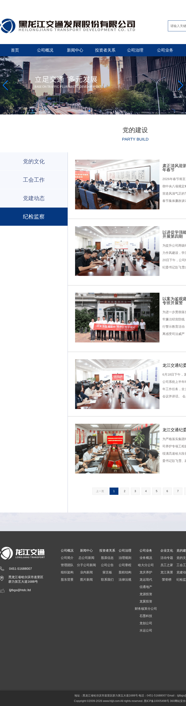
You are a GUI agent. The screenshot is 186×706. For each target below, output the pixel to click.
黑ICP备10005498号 (156, 701)
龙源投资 (146, 594)
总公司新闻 (86, 558)
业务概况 (146, 558)
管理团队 (67, 565)
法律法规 (125, 579)
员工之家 (166, 565)
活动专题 (166, 558)
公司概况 (45, 50)
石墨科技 (146, 616)
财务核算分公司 (146, 608)
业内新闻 (86, 572)
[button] (89, 111)
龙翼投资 (146, 601)
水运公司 (146, 630)
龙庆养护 (146, 572)
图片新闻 (86, 579)
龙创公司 (146, 623)
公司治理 (135, 50)
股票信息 (107, 558)
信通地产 (146, 587)
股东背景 (67, 579)
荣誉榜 (166, 579)
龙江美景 (166, 572)
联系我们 (107, 579)
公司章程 (125, 565)
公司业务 (165, 50)
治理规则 (125, 558)
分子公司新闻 (86, 565)
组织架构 (67, 572)
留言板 (107, 572)
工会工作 (34, 180)
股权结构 (125, 572)
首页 (15, 50)
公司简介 (67, 558)
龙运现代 (146, 579)
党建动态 (34, 198)
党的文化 (34, 161)
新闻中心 (75, 50)
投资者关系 (105, 50)
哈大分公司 (146, 565)
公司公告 (107, 565)
